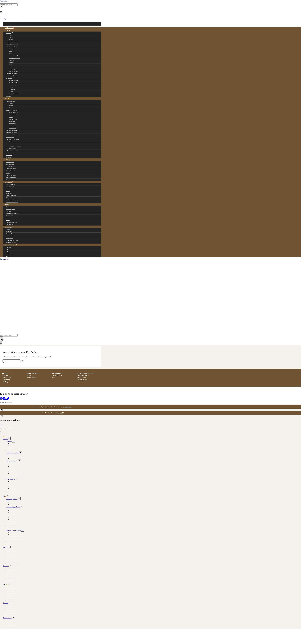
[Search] (1, 7)
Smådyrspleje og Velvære (11, 199)
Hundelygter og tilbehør (14, 82)
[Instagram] (4, 399)
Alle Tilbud (8, 247)
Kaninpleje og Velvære (11, 177)
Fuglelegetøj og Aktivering (12, 213)
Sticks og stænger (13, 125)
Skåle (10, 141)
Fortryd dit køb (31, 377)
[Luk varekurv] (1, 425)
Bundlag (8, 173)
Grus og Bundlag (9, 238)
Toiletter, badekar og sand (11, 197)
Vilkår (61, 413)
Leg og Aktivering (10, 166)
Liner (10, 51)
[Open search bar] (0, 333)
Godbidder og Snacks (10, 164)
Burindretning (9, 193)
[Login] (50, 12)
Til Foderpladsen (9, 215)
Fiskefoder (8, 229)
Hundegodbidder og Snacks (12, 41)
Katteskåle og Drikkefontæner (13, 530)
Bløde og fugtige (12, 114)
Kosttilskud (11, 39)
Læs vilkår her (67, 407)
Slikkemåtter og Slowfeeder (15, 143)
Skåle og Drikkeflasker (11, 170)
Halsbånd (11, 48)
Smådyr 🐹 (6, 566)
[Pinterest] (6, 399)
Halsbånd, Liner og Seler (12, 453)
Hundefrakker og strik (14, 80)
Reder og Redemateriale (11, 222)
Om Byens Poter (57, 375)
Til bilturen (11, 87)
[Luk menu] (0, 433)
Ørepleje (11, 64)
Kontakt (29, 375)
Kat (7, 251)
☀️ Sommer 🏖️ (9, 28)
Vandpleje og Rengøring (11, 242)
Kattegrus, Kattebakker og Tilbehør (13, 130)
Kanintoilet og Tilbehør (11, 175)
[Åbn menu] (1, 343)
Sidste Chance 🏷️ (7, 618)
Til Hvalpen (8, 96)
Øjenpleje (11, 62)
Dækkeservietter (13, 148)
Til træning (11, 91)
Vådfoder (11, 37)
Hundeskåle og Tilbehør (11, 73)
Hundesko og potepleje (14, 85)
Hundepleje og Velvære (12, 461)
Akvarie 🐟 (5, 603)
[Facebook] (1, 399)
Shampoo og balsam (13, 71)
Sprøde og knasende (13, 112)
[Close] (1, 410)
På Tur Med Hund (10, 479)
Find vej (5, 382)
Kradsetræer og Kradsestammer (13, 134)
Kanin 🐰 (5, 547)
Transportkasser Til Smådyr (12, 202)
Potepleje (11, 67)
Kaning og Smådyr (10, 253)
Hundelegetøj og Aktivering (12, 44)
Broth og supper (12, 123)
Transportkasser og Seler (11, 179)
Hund (7, 249)
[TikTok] (8, 399)
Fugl (7, 256)
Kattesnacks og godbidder (13, 507)
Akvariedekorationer (10, 235)
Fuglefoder (8, 206)
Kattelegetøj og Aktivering (11, 132)
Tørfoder (11, 35)
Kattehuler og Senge (10, 137)
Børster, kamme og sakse (14, 58)
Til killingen (8, 157)
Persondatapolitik (82, 379)
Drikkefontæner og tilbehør (15, 146)
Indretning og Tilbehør (11, 168)
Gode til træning (12, 128)
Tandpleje (11, 60)
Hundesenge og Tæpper (11, 75)
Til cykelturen (12, 89)
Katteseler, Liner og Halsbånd (12, 150)
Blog (53, 377)
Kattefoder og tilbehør (11, 499)
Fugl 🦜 (5, 584)
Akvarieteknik (9, 231)
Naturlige (11, 117)
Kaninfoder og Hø (10, 162)
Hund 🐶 (5, 439)
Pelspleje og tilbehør (13, 69)
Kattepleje (8, 152)
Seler (10, 53)
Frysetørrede (12, 121)
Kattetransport (9, 155)
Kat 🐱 (4, 496)
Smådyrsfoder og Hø (10, 184)
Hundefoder (9, 441)
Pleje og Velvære (9, 224)
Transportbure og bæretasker (15, 93)
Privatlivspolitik (81, 377)
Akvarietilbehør (9, 233)
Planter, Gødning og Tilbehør (12, 240)
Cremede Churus (13, 119)
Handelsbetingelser (83, 375)
